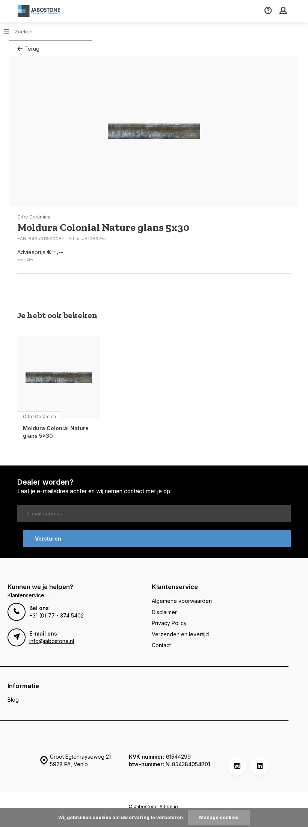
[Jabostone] (39, 11)
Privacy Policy (169, 623)
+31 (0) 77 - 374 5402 (56, 615)
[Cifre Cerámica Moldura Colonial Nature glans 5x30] (58, 377)
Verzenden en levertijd (180, 634)
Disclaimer (164, 612)
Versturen (48, 538)
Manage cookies (219, 817)
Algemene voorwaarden (182, 601)
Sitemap (169, 806)
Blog (13, 699)
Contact (161, 645)
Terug (31, 48)
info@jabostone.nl (51, 641)
